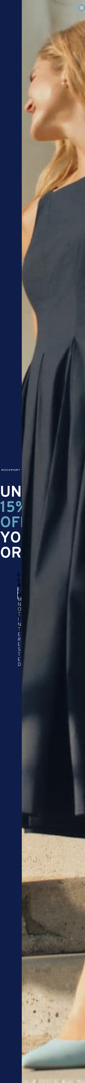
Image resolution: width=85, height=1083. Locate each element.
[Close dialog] (81, 7)
